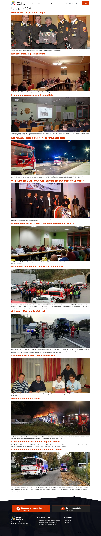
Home (31, 3)
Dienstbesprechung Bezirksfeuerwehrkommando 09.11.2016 (43, 223)
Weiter (87, 494)
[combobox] (75, 3)
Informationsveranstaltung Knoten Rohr (32, 95)
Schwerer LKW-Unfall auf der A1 (28, 311)
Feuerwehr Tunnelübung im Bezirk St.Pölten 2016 (37, 266)
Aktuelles (44, 3)
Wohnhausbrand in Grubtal (25, 398)
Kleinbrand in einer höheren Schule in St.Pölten (36, 449)
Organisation (53, 3)
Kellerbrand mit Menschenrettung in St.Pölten (35, 441)
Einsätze (38, 3)
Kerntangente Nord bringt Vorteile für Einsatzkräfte (38, 138)
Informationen (63, 3)
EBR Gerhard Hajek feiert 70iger (28, 12)
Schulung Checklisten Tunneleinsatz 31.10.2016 (36, 355)
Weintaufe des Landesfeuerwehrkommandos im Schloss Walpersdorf (47, 181)
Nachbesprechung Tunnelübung (28, 53)
